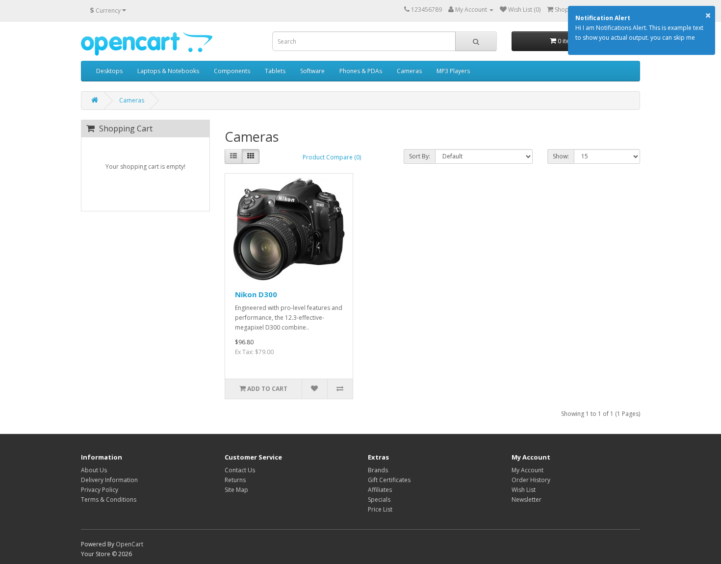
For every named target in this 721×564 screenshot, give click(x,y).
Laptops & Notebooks (168, 71)
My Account (527, 470)
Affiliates (380, 490)
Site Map (236, 490)
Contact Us (240, 470)
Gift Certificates (389, 480)
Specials (379, 499)
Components (232, 71)
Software (312, 71)
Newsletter (526, 499)
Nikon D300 (256, 294)
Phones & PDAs (360, 71)
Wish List (524, 490)
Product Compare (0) (332, 157)
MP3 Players (453, 71)
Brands (378, 470)
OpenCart (129, 544)
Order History (531, 480)
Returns (235, 480)
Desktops (109, 71)
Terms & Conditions (108, 499)
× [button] (708, 15)
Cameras (409, 71)
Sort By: (419, 156)
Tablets (275, 71)
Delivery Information (109, 480)
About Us (94, 470)
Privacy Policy (99, 490)
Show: (561, 156)
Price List (380, 509)
